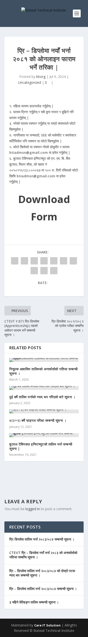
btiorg (40, 76)
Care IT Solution (47, 625)
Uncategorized (29, 82)
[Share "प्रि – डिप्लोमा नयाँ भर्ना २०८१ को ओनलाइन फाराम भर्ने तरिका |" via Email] (44, 271)
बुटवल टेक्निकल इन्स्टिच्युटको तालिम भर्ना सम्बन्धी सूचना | (40, 446)
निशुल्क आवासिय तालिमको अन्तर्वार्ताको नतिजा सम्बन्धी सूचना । (43, 371)
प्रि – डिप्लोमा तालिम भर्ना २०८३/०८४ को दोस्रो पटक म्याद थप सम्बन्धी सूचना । (42, 572)
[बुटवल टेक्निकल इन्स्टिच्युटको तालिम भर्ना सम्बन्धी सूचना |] (44, 435)
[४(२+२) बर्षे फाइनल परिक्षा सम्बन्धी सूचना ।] (44, 411)
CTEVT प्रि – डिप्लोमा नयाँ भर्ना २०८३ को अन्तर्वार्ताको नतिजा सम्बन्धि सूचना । (43, 554)
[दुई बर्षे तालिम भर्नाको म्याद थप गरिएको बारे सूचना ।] (44, 388)
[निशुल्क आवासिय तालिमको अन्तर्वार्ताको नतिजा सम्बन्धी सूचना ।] (44, 360)
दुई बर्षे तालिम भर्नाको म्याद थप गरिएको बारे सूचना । (42, 397)
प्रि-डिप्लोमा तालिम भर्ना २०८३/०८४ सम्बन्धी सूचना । (41, 539)
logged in (32, 508)
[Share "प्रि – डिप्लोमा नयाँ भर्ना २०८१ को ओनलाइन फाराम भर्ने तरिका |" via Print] (54, 271)
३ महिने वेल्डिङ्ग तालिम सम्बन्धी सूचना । (34, 602)
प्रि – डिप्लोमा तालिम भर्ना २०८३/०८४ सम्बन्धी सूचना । (43, 588)
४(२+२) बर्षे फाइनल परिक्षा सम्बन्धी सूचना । (37, 420)
